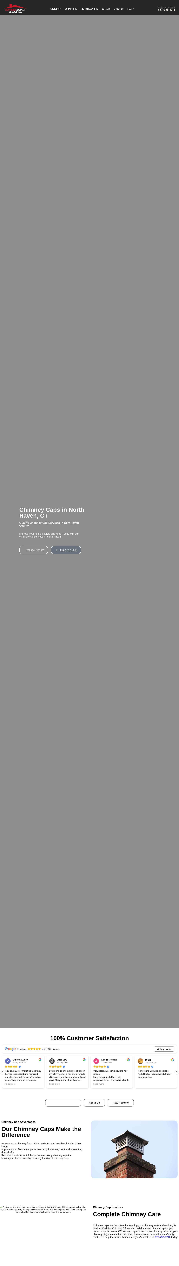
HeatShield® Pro (89, 8)
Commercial (71, 8)
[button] (177, 1072)
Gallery (106, 8)
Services (54, 8)
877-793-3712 (162, 1237)
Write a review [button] (164, 1049)
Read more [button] (10, 1084)
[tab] (63, 1102)
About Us (119, 8)
